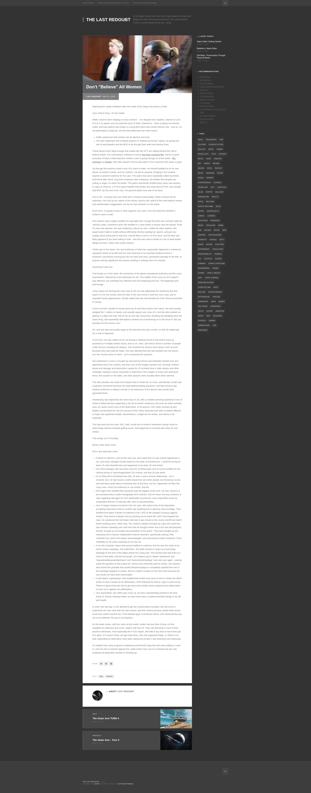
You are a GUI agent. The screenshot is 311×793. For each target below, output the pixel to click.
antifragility (213, 211)
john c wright (213, 273)
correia (202, 263)
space (200, 316)
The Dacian (205, 103)
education (203, 220)
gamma (215, 268)
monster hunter (206, 282)
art (199, 163)
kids (200, 278)
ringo (200, 244)
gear (213, 301)
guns (208, 159)
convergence (204, 182)
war (224, 230)
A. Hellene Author (207, 116)
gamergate (203, 301)
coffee (218, 259)
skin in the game (205, 206)
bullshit (220, 192)
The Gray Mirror (207, 119)
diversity (202, 240)
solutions (202, 306)
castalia (208, 259)
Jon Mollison (205, 80)
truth (201, 311)
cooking (211, 216)
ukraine (201, 235)
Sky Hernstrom (206, 83)
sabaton (218, 159)
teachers (217, 316)
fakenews (215, 220)
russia (209, 244)
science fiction (216, 144)
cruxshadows (214, 235)
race (218, 206)
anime (220, 225)
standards (215, 306)
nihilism (201, 292)
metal (200, 159)
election (219, 244)
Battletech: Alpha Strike (207, 48)
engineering (204, 268)
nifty (222, 240)
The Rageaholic (207, 96)
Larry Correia (211, 278)
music (211, 149)
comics (201, 216)
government (204, 249)
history (222, 154)
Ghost (97, 784)
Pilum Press (205, 77)
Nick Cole (204, 90)
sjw (221, 139)
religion (210, 201)
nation (210, 311)
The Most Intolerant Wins (145, 3)
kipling (207, 230)
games (220, 149)
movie (200, 173)
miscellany (203, 154)
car (214, 325)
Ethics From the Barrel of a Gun (113, 3)
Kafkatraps (88, 3)
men (101, 676)
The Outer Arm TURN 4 (106, 718)
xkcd (215, 287)
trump (220, 173)
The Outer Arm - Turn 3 (106, 740)
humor (201, 273)
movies (201, 168)
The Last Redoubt (108, 19)
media (200, 225)
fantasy (218, 168)
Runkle (108, 162)
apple (200, 201)
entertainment (215, 292)
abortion (220, 311)
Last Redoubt (93, 96)
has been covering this (153, 154)
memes (222, 301)
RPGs (209, 168)
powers (218, 254)
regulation (218, 249)
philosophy (211, 139)
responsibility (205, 254)
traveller (203, 187)
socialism (210, 225)
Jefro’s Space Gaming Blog (212, 87)
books (207, 163)
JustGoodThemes (125, 784)
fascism (216, 297)
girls (200, 139)
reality (215, 197)
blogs (201, 178)
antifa (217, 230)
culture (202, 144)
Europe (210, 178)
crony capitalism (216, 263)
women (109, 676)
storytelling (204, 287)
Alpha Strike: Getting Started (209, 41)
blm (199, 230)
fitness (213, 240)
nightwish (202, 330)
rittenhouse (204, 297)
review (216, 163)
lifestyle (221, 187)
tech (214, 154)
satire (201, 211)
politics (202, 149)
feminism (210, 173)
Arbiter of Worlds (207, 106)
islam (200, 192)
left (213, 187)
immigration (203, 197)
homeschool (204, 325)
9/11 (199, 259)
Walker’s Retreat (207, 100)
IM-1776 (203, 122)
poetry (209, 192)
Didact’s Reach (206, 93)
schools (202, 320)
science (217, 182)
